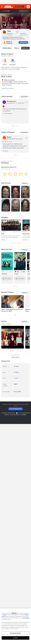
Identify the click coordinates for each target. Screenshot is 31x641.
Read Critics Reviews (7, 88)
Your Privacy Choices (24, 412)
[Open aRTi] (28, 6)
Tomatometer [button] (10, 33)
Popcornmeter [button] (23, 33)
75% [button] (9, 31)
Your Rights (26, 617)
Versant (14, 613)
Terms (4, 614)
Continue (15, 637)
